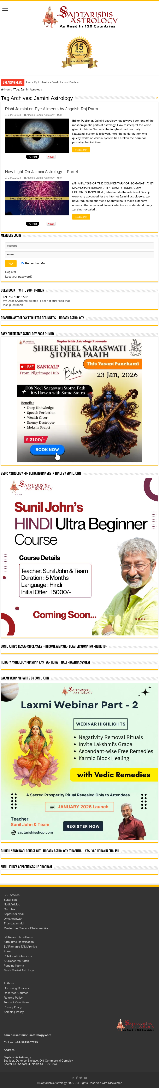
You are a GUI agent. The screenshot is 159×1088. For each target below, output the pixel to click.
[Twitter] (81, 1077)
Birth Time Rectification (19, 941)
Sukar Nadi (11, 899)
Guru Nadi (10, 909)
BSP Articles (11, 895)
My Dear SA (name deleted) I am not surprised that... (37, 300)
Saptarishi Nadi (14, 914)
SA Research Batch (16, 960)
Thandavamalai (14, 923)
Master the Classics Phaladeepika (26, 928)
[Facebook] (76, 1077)
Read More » (81, 149)
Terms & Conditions (16, 1002)
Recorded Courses (16, 992)
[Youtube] (85, 1077)
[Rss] (73, 1077)
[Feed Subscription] (157, 98)
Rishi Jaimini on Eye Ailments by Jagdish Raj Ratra (51, 109)
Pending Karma (14, 965)
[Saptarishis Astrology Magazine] (79, 16)
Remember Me (34, 263)
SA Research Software (18, 937)
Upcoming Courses (16, 988)
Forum (8, 951)
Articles (30, 115)
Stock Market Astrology (19, 970)
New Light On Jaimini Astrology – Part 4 (41, 171)
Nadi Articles (12, 904)
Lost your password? (19, 276)
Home (8, 89)
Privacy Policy (13, 1007)
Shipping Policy (14, 1011)
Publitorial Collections (18, 956)
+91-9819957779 (26, 1042)
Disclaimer (115, 1082)
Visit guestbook (13, 304)
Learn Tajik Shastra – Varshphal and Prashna (52, 82)
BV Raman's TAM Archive (20, 946)
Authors (9, 983)
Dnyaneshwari (13, 918)
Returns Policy (13, 997)
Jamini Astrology (45, 115)
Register (10, 271)
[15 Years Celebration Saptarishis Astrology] (79, 52)
